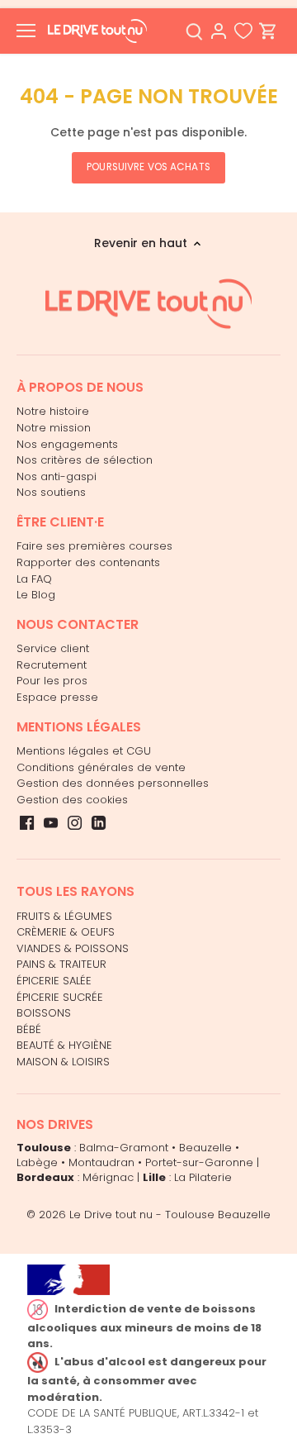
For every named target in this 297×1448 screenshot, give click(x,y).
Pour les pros (51, 680)
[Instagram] (75, 822)
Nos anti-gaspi (56, 476)
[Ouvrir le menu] (25, 30)
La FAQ (34, 579)
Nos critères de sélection (84, 460)
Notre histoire (52, 411)
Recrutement (51, 665)
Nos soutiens (51, 492)
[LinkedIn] (99, 822)
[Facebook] (27, 822)
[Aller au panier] (268, 31)
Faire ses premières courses (94, 546)
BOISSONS (43, 1013)
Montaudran (101, 1162)
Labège (37, 1162)
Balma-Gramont (123, 1147)
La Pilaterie (203, 1177)
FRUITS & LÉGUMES (64, 916)
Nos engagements (67, 444)
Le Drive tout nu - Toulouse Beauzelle (170, 1214)
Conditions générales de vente (101, 767)
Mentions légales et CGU (83, 751)
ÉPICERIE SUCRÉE (59, 997)
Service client (52, 648)
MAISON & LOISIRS (63, 1061)
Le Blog (35, 595)
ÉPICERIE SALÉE (54, 980)
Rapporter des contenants (88, 562)
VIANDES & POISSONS (72, 948)
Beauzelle (205, 1147)
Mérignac (108, 1177)
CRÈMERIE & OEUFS (65, 932)
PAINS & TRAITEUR (61, 964)
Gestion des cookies (72, 799)
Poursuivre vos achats (148, 167)
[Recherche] (194, 31)
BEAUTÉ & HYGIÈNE (64, 1045)
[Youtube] (51, 822)
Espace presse (57, 697)
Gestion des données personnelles (112, 783)
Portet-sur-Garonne (199, 1162)
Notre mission (53, 428)
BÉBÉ (28, 1029)
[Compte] (218, 31)
